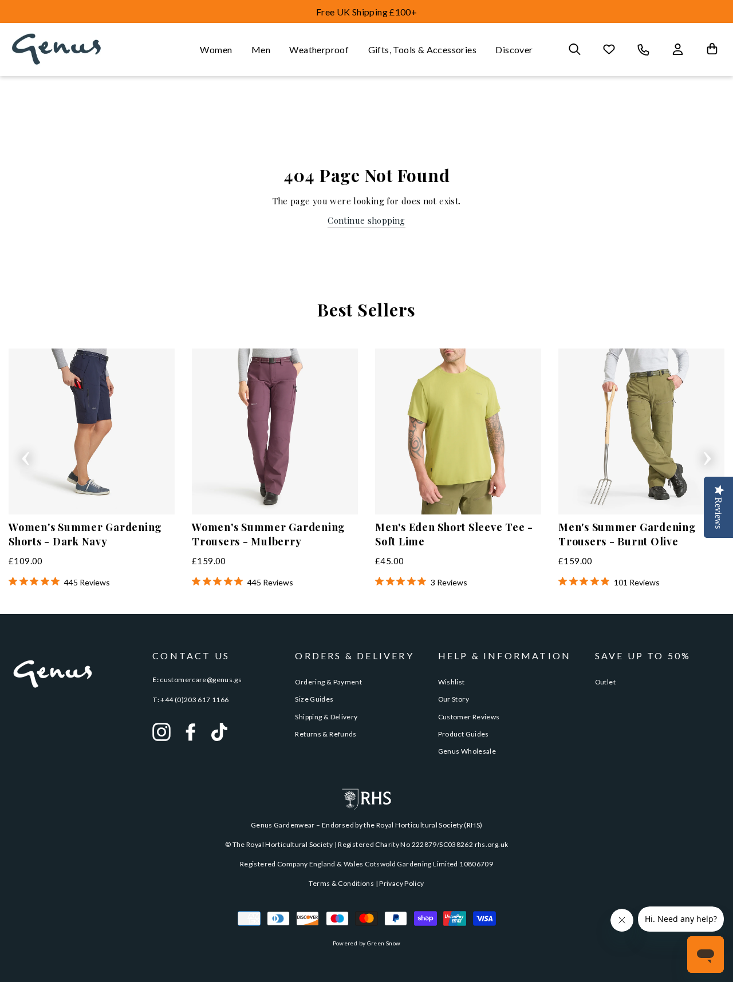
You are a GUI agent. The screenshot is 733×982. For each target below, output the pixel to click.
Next (707, 455)
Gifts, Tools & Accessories (422, 49)
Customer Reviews (469, 716)
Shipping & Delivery (326, 716)
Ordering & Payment (328, 682)
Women (216, 49)
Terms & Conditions (341, 883)
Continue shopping (366, 220)
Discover (514, 49)
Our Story (453, 699)
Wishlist (451, 682)
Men (260, 49)
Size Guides (314, 699)
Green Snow (384, 943)
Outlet (605, 682)
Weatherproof (319, 49)
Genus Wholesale (467, 751)
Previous (25, 455)
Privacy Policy (401, 883)
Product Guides (463, 734)
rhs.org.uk (492, 844)
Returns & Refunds (325, 734)
